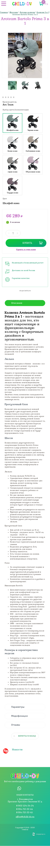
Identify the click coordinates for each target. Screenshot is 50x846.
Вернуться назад (27, 736)
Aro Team (8, 104)
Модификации (19, 715)
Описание (16, 303)
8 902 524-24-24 (25, 805)
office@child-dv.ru (25, 816)
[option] (25, 55)
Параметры (17, 706)
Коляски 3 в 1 (43, 12)
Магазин (14, 12)
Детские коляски (27, 12)
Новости (17, 749)
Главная (4, 12)
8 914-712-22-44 (24, 809)
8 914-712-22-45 (24, 812)
